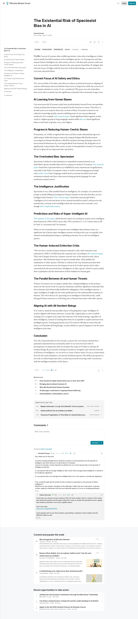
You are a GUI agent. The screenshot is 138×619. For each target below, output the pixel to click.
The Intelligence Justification (13, 70)
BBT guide (43, 597)
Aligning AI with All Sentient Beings (15, 88)
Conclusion (7, 91)
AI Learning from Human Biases (14, 59)
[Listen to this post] (90, 42)
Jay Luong (53, 609)
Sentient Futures (45, 609)
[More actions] (102, 42)
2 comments (8, 95)
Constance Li (62, 609)
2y (54, 453)
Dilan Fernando (94, 415)
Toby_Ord (42, 541)
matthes (96, 410)
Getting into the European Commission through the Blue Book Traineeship (69, 595)
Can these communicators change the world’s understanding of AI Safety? (69, 601)
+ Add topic (84, 49)
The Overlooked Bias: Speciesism (15, 67)
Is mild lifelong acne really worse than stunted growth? (61, 571)
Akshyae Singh (44, 603)
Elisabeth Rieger (44, 453)
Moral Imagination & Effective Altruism (55, 539)
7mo (55, 495)
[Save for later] (94, 42)
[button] (36, 453)
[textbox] (68, 435)
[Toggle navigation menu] (4, 3)
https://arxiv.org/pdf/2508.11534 (46, 509)
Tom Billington (50, 558)
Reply (37, 491)
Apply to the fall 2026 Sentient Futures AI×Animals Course (63, 607)
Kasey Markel (44, 573)
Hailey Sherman (45, 495)
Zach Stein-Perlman (93, 406)
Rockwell (42, 558)
